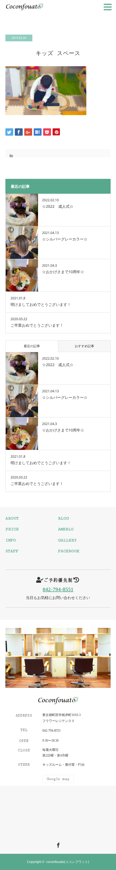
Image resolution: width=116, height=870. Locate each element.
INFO (10, 540)
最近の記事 (32, 346)
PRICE (12, 529)
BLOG (63, 518)
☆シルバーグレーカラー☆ (64, 239)
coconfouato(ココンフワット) (67, 862)
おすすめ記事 (84, 346)
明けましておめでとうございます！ (41, 304)
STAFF (11, 551)
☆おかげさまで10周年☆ (63, 271)
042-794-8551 (58, 589)
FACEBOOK (68, 551)
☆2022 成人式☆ (57, 206)
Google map (58, 779)
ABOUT (12, 518)
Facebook (57, 844)
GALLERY (67, 540)
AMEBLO (66, 529)
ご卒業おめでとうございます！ (37, 325)
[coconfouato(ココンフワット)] (58, 701)
